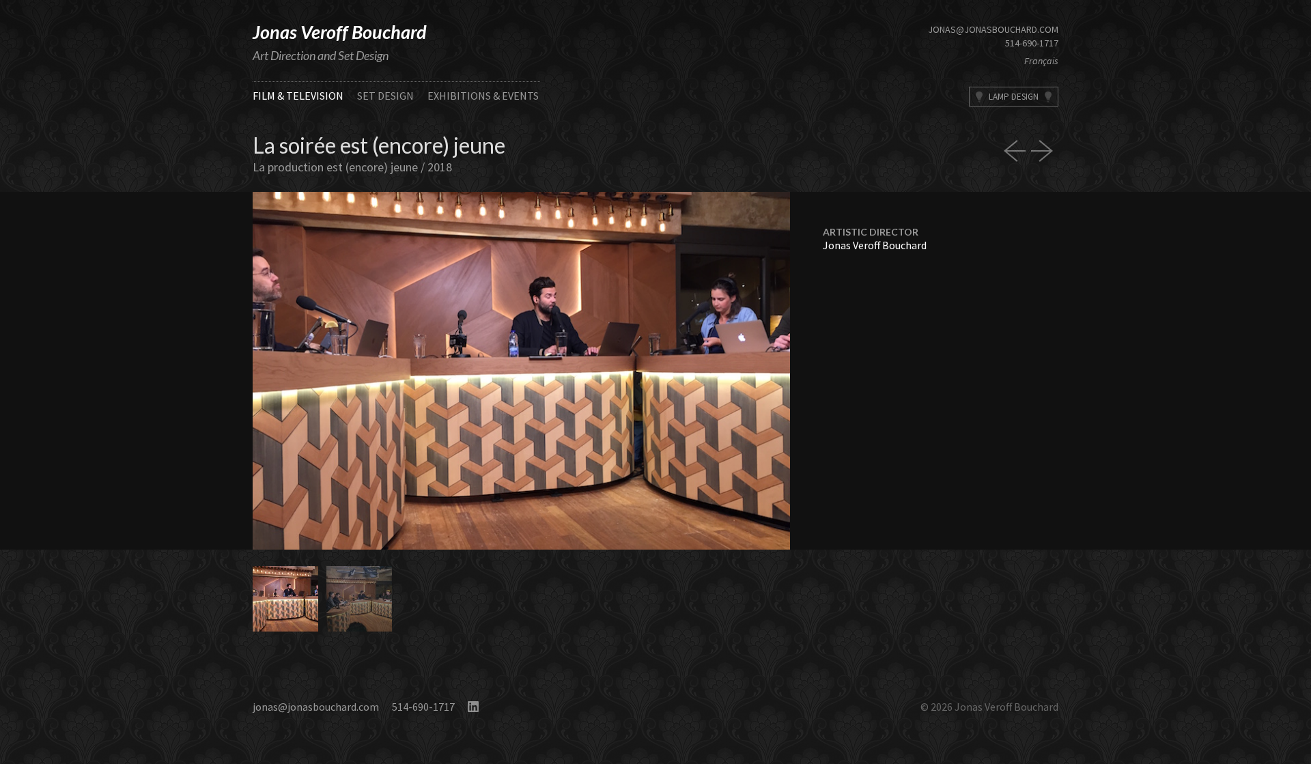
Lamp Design (1014, 96)
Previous (387, 371)
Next (656, 371)
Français (1041, 61)
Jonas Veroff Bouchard (340, 31)
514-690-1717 (1031, 43)
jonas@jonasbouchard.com (993, 29)
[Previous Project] (1017, 151)
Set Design (385, 95)
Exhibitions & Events (483, 95)
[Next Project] (1044, 151)
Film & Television (298, 95)
